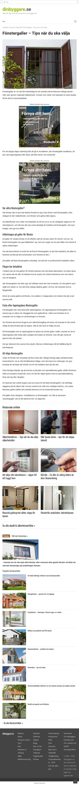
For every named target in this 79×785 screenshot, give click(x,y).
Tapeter (36, 740)
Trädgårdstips (53, 756)
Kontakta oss (69, 740)
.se (16, 9)
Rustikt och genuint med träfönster (38, 704)
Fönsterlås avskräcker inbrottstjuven (57, 512)
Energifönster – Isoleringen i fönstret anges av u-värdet (44, 612)
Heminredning (53, 733)
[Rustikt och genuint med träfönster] (14, 704)
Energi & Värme (24, 740)
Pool (50, 743)
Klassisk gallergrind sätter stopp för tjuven (18, 514)
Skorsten (51, 746)
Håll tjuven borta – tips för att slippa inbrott (57, 438)
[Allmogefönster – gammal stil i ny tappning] (14, 594)
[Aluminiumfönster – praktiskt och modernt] (14, 649)
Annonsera (68, 733)
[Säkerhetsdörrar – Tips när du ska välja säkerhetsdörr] (20, 411)
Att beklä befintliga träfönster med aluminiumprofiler (44, 575)
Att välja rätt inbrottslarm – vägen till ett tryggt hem (19, 476)
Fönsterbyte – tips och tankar (37, 667)
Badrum (21, 733)
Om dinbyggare (69, 737)
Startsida (5, 27)
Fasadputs (37, 750)
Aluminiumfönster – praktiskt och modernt (41, 649)
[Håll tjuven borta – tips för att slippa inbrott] (59, 411)
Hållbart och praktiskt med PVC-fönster (40, 630)
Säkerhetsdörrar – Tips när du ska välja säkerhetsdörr (20, 438)
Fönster (36, 759)
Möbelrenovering (24, 759)
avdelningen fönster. (32, 566)
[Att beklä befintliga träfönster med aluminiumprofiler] (14, 576)
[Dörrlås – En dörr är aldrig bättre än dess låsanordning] (59, 449)
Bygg (35, 743)
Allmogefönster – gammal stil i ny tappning (41, 594)
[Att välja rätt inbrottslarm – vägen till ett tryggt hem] (20, 449)
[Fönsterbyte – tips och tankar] (14, 668)
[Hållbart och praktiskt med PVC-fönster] (14, 631)
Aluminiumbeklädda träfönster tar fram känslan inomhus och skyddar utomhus (51, 686)
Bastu (20, 737)
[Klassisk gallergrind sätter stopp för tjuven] (20, 487)
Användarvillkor (70, 750)
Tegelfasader (38, 756)
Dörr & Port (37, 746)
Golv (19, 743)
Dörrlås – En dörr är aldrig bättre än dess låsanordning (57, 476)
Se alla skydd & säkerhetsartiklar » (18, 525)
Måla (19, 756)
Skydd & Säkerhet (16, 27)
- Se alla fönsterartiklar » (12, 723)
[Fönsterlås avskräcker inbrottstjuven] (59, 487)
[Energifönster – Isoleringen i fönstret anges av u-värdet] (14, 613)
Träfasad (36, 753)
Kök (19, 746)
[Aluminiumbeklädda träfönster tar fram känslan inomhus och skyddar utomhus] (14, 686)
